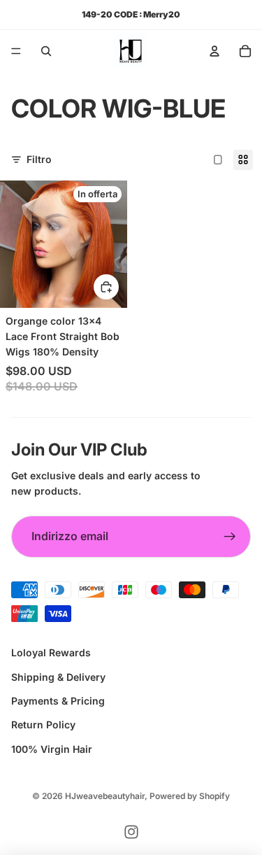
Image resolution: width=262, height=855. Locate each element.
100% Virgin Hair (51, 749)
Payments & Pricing (58, 701)
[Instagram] (131, 832)
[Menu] (16, 51)
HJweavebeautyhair (105, 796)
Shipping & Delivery (58, 677)
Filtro (39, 159)
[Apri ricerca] (46, 51)
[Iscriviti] (230, 536)
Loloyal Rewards (51, 652)
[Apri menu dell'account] (214, 51)
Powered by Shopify (190, 796)
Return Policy (43, 724)
